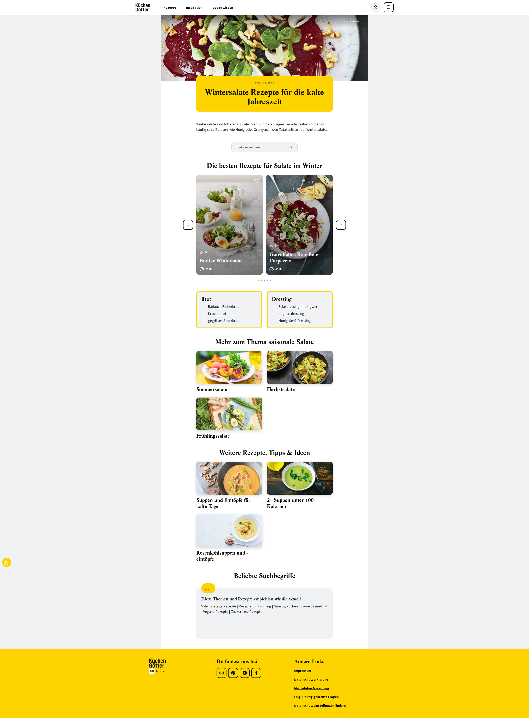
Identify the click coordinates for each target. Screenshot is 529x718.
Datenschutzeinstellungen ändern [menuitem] (320, 705)
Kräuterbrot (217, 313)
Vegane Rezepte (216, 611)
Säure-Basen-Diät (314, 606)
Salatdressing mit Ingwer (298, 306)
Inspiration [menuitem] (194, 7)
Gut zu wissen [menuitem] (222, 7)
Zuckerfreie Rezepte (246, 611)
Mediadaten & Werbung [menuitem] (311, 688)
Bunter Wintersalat (221, 260)
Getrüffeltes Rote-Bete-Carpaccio (294, 257)
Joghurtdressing (291, 313)
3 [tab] (264, 280)
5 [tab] (270, 280)
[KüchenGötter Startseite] (143, 7)
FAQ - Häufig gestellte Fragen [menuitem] (316, 697)
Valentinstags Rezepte (218, 606)
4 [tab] (267, 280)
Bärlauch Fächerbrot (223, 306)
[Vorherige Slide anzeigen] (188, 225)
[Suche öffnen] (389, 7)
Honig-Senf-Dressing (295, 320)
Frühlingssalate (213, 436)
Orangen (260, 129)
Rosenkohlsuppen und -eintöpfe (222, 556)
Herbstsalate (281, 389)
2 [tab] (261, 280)
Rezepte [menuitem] (169, 7)
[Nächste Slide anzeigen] (341, 225)
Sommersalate (211, 389)
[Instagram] (221, 673)
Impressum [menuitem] (302, 671)
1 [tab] (259, 280)
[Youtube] (245, 673)
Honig (240, 129)
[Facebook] (256, 673)
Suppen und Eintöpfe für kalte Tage (223, 503)
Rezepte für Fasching (255, 606)
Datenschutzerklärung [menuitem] (311, 679)
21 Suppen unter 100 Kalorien (290, 503)
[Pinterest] (233, 673)
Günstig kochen (286, 606)
